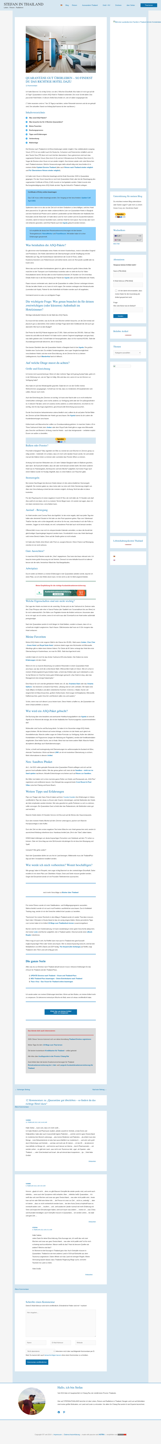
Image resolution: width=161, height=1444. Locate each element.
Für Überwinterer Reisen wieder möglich (44, 170)
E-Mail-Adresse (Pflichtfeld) (123, 281)
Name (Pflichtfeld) (119, 271)
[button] (149, 5)
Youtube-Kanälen (69, 797)
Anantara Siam (74, 684)
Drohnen (118, 5)
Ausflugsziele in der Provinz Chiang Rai (53, 1056)
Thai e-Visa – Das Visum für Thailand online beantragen (52, 982)
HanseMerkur (47, 234)
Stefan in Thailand (23, 4)
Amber (83, 642)
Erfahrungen (31, 660)
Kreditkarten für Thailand (54, 1051)
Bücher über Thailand (70, 892)
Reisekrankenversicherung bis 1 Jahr (42, 1065)
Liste (36, 932)
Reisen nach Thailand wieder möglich (78, 167)
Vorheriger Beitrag (22, 1089)
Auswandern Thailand (90, 5)
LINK (57, 752)
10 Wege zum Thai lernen (52, 1045)
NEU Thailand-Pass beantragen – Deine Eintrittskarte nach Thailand (56, 978)
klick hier (116, 244)
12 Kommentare (31, 86)
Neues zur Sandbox (83, 773)
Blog (67, 5)
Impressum (58, 1434)
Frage (124, 304)
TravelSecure (61, 234)
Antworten (92, 1161)
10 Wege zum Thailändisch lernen (61, 923)
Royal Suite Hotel (46, 645)
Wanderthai (45, 356)
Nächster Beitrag (99, 1089)
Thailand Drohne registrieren (80, 1039)
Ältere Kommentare (22, 1107)
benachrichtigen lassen (53, 1355)
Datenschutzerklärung (72, 1434)
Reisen (74, 5)
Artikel (49, 755)
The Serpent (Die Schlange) (70, 947)
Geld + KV (106, 5)
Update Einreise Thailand (46, 167)
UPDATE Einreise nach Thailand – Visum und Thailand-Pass (53, 975)
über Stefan (131, 5)
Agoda (65, 223)
